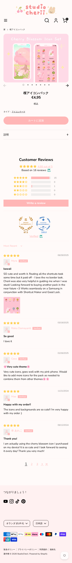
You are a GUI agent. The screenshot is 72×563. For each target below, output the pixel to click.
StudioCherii (22, 554)
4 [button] (36, 84)
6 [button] (44, 84)
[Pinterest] (23, 501)
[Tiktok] (17, 501)
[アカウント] (55, 18)
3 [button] (32, 84)
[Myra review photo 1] (11, 305)
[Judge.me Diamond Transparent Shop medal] (43, 224)
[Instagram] (11, 501)
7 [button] (48, 84)
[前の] (5, 85)
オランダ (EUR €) (15, 523)
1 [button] (23, 85)
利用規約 (43, 549)
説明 (6, 134)
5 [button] (40, 84)
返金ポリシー (9, 549)
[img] (11, 255)
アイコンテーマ (18, 111)
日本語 (39, 523)
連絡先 (53, 549)
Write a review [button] (36, 203)
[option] (36, 58)
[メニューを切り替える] (5, 20)
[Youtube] (5, 501)
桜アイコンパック (17, 29)
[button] (21, 178)
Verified (34, 236)
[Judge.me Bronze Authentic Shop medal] (26, 224)
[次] (67, 85)
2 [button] (27, 84)
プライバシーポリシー (27, 549)
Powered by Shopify (38, 554)
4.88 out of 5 (45, 166)
